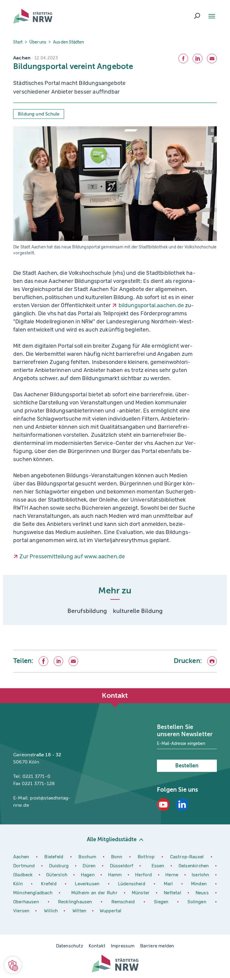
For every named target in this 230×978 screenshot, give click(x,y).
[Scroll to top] (212, 688)
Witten (79, 911)
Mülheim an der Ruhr (95, 893)
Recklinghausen (77, 901)
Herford (144, 875)
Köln (18, 883)
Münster (141, 893)
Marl (168, 883)
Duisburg (59, 865)
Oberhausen (26, 901)
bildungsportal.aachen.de (151, 305)
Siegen (161, 901)
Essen (158, 865)
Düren (90, 865)
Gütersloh (57, 875)
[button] (12, 965)
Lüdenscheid (131, 883)
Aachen (21, 857)
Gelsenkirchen (194, 865)
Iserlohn (200, 875)
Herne (172, 875)
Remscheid (123, 901)
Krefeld (50, 883)
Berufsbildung (87, 611)
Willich (51, 911)
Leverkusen (89, 883)
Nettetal (172, 893)
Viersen (21, 911)
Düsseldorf (122, 865)
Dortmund (25, 865)
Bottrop (146, 857)
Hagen (88, 875)
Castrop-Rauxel (188, 857)
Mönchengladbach (33, 893)
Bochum (87, 857)
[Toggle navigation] (212, 16)
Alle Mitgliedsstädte (112, 839)
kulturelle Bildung (138, 611)
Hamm (115, 875)
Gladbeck (23, 875)
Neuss (203, 893)
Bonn (118, 857)
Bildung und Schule (38, 114)
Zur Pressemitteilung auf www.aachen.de (72, 556)
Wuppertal (111, 911)
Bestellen (187, 766)
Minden (199, 883)
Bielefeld (53, 857)
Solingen (198, 901)
